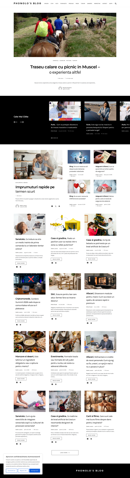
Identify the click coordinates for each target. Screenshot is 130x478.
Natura (68, 60)
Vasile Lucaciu (89, 133)
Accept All (34, 470)
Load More (63, 452)
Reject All (23, 470)
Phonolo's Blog (28, 3)
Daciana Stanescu (67, 87)
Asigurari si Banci (21, 182)
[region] (23, 464)
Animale (55, 60)
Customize (11, 470)
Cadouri (62, 60)
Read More (21, 263)
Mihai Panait (54, 131)
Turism (75, 60)
